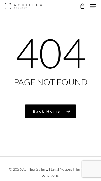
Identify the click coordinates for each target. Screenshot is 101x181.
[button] (93, 6)
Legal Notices (61, 169)
